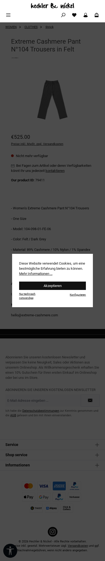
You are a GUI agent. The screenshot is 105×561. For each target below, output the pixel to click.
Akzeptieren (53, 286)
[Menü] (8, 15)
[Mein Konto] (85, 15)
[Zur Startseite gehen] (52, 5)
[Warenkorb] (96, 15)
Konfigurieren (78, 294)
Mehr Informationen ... (35, 274)
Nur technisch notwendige (27, 296)
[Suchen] (63, 15)
